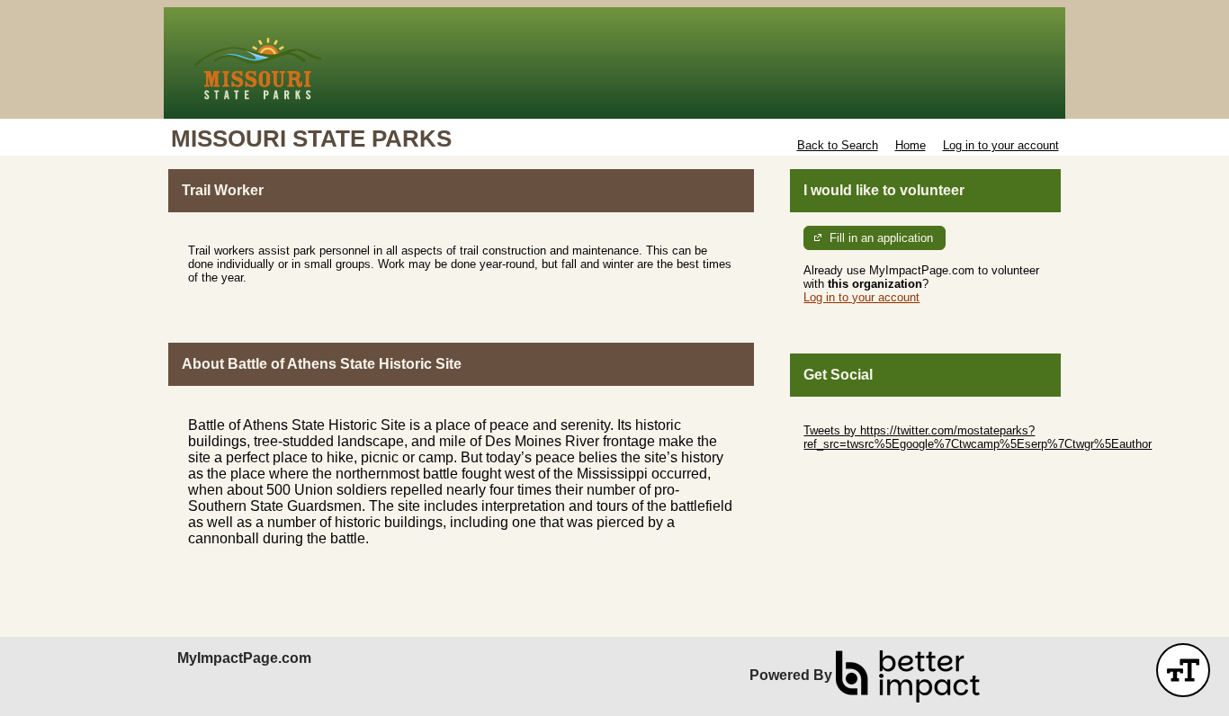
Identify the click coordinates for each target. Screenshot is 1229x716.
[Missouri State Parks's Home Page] (614, 63)
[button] (1183, 670)
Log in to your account (1001, 145)
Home (910, 145)
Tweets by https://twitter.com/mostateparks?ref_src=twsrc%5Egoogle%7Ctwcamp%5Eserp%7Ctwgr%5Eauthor (977, 437)
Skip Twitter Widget (853, 417)
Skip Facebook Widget (862, 471)
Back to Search (837, 145)
